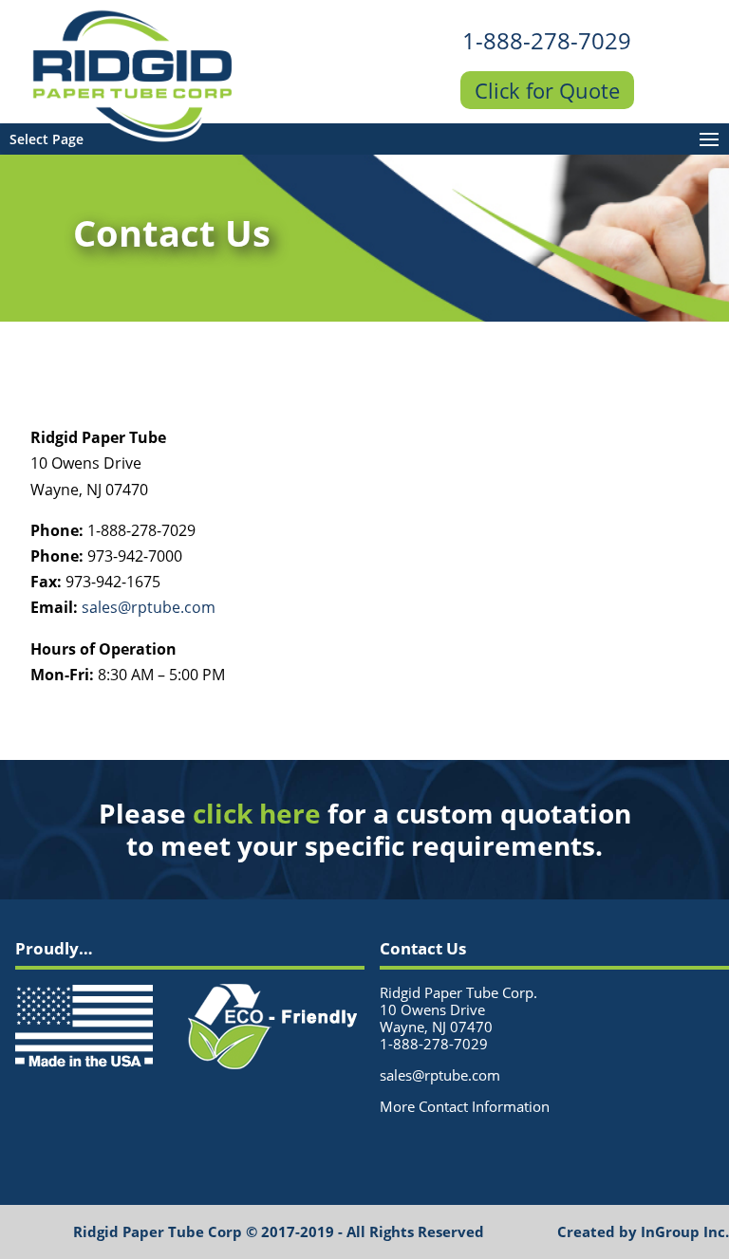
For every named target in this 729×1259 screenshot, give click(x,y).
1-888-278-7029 (546, 40)
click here (257, 813)
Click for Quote (547, 90)
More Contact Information (465, 1106)
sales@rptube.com (148, 607)
